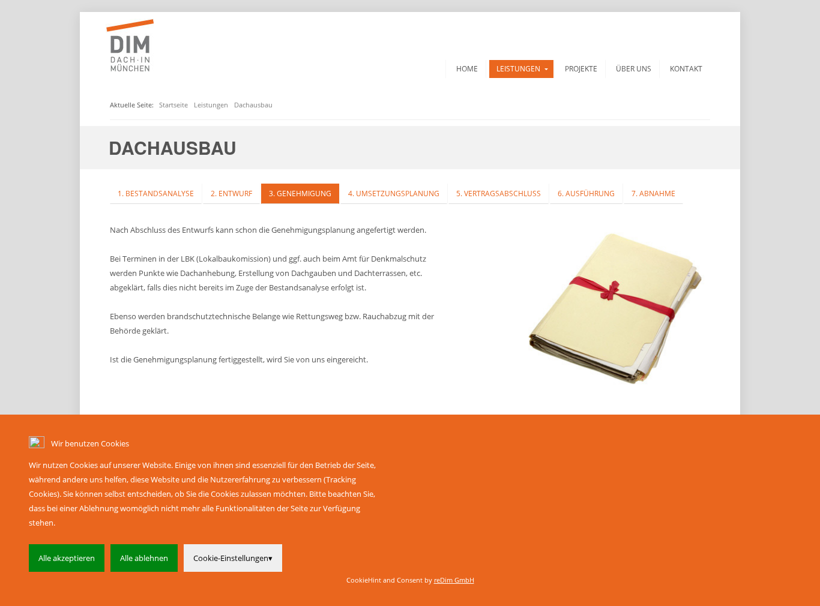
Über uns (633, 69)
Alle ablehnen (144, 558)
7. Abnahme (653, 193)
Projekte (581, 69)
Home (467, 69)
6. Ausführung (586, 193)
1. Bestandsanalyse (156, 193)
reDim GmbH (454, 579)
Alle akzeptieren (66, 558)
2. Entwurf (231, 193)
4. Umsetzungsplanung (393, 193)
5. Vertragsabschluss (498, 193)
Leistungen (518, 69)
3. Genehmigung (300, 193)
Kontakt (686, 69)
